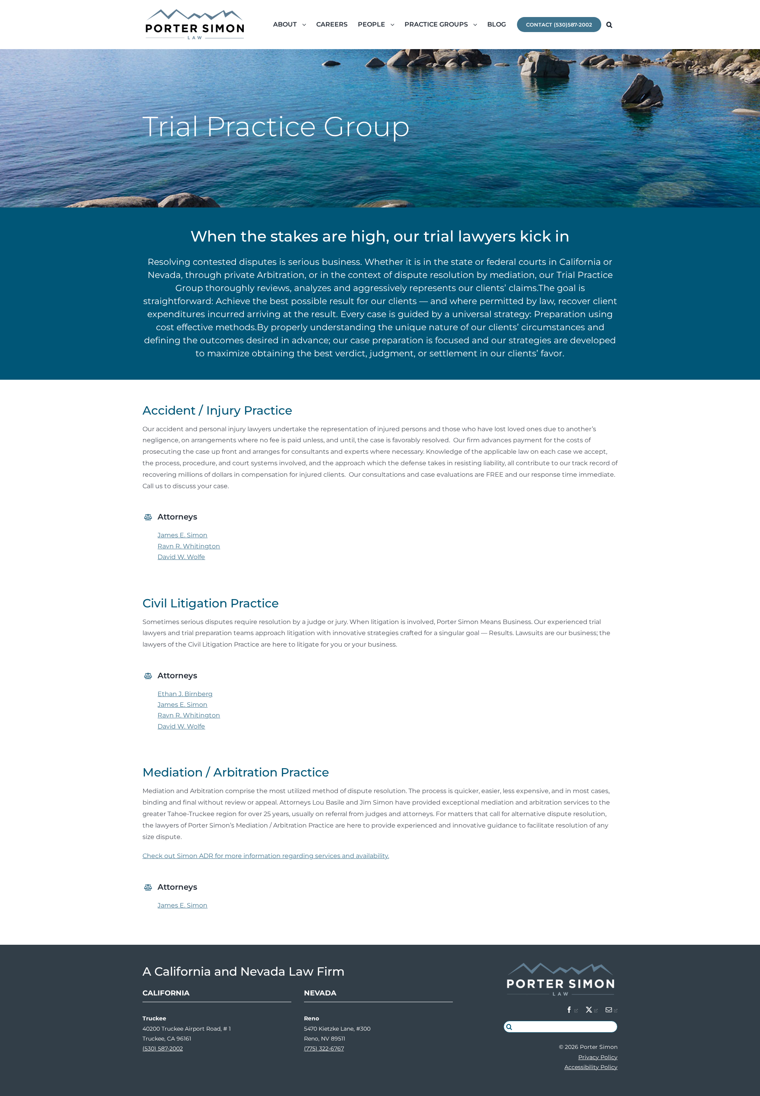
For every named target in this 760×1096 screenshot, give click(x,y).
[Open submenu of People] (394, 24)
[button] (609, 24)
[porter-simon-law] (561, 963)
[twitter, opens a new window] (592, 1010)
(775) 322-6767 (324, 1048)
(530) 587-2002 (162, 1048)
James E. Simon (182, 535)
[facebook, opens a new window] (572, 1010)
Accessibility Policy (591, 1067)
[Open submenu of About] (306, 24)
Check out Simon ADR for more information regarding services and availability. (265, 856)
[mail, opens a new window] (612, 1010)
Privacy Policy (598, 1057)
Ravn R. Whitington (189, 546)
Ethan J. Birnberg (185, 694)
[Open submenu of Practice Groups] (477, 24)
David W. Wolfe (181, 557)
